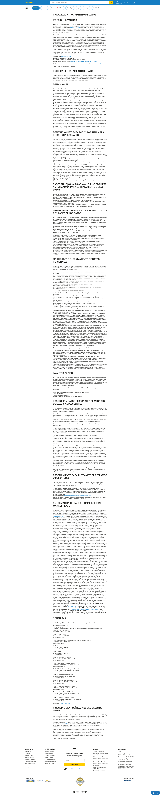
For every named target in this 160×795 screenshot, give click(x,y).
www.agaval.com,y (58, 516)
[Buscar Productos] (111, 2)
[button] (118, 2)
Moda (52, 8)
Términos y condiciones (77, 768)
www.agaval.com (75, 27)
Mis (128, 2)
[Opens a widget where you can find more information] (155, 793)
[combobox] (81, 2)
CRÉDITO (35, 8)
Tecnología (70, 8)
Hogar (78, 8)
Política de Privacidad (71, 770)
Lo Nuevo (44, 8)
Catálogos (86, 8)
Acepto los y (75, 769)
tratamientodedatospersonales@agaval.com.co (83, 61)
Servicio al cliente (98, 8)
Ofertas (61, 8)
